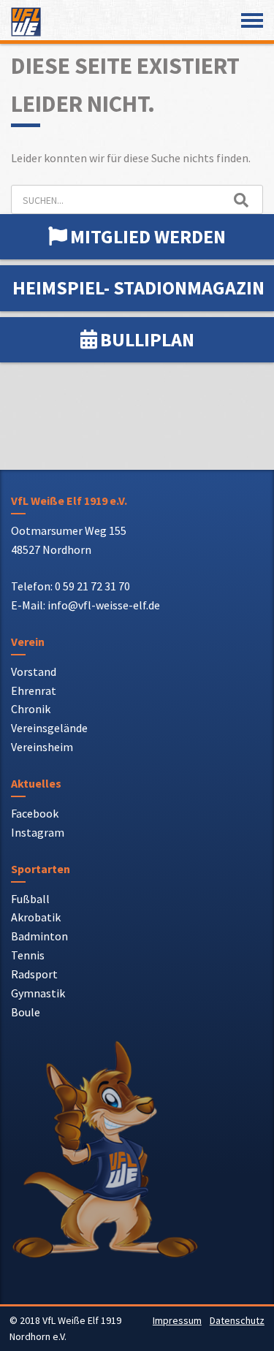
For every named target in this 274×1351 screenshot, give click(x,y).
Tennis (28, 955)
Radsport (34, 974)
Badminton (39, 936)
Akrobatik (36, 917)
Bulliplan (147, 339)
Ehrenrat (33, 690)
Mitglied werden (148, 236)
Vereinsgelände (49, 727)
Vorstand (33, 671)
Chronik (30, 708)
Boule (25, 1012)
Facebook (34, 813)
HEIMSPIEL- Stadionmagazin (138, 287)
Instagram (37, 832)
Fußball (30, 898)
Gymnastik (38, 993)
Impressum (177, 1320)
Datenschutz (237, 1320)
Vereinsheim (42, 746)
